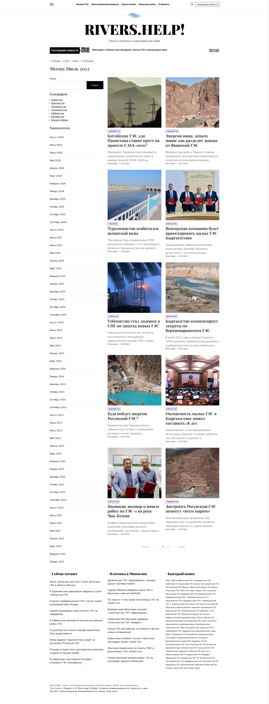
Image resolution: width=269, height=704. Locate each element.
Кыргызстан (58, 103)
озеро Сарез (194, 668)
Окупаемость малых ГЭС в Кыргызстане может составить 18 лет (191, 418)
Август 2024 (57, 322)
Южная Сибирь (59, 120)
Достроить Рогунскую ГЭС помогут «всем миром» (191, 509)
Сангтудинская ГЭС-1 (205, 627)
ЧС (197, 658)
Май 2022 (55, 530)
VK (75, 688)
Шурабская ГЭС (172, 664)
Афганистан (57, 116)
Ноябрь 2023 (57, 391)
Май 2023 (55, 438)
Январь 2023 (57, 469)
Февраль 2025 (58, 276)
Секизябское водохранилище (199, 634)
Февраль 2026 (58, 183)
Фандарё (206, 654)
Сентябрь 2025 (58, 222)
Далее (181, 546)
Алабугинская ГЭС (184, 580)
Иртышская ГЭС (173, 594)
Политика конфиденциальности (114, 688)
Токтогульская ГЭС (193, 644)
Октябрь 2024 (57, 307)
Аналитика (170, 584)
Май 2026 (55, 160)
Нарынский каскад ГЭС (191, 614)
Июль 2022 (56, 515)
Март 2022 (56, 546)
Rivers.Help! (134, 29)
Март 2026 (56, 175)
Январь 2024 (57, 376)
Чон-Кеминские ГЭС (175, 661)
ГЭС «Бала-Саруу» (193, 590)
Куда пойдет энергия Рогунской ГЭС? (127, 416)
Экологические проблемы (192, 664)
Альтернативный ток (87, 691)
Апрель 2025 (57, 260)
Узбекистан (57, 113)
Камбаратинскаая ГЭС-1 (176, 597)
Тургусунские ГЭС (206, 648)
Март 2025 (56, 268)
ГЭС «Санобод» (209, 590)
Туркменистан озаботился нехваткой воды (133, 231)
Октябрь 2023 (57, 399)
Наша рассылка (147, 4)
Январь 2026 (57, 191)
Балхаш (197, 584)
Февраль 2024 (58, 368)
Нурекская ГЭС (194, 621)
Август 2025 (57, 229)
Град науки (111, 691)
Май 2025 (55, 253)
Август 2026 (57, 137)
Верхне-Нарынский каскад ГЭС (196, 587)
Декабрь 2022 (57, 476)
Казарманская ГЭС (189, 594)
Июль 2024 (56, 330)
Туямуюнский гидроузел (177, 651)
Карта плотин (129, 4)
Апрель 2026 (57, 168)
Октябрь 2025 (57, 214)
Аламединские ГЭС (202, 580)
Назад (145, 546)
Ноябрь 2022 (57, 484)
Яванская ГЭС (211, 664)
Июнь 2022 (56, 523)
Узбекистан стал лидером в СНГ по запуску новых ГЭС (134, 323)
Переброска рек (202, 624)
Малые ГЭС (82, 4)
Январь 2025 (57, 283)
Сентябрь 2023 (58, 407)
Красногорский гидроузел (188, 607)
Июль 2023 (56, 422)
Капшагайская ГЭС (174, 600)
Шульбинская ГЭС (211, 661)
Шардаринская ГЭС (193, 661)
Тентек (204, 641)
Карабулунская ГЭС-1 (192, 600)
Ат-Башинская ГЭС (184, 584)
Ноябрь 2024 (57, 299)
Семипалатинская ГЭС (187, 638)
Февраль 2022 (58, 553)
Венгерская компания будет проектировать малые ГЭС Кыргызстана (192, 233)
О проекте (163, 4)
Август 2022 (57, 507)
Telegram (67, 688)
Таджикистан (58, 106)
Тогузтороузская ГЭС (175, 644)
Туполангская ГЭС (189, 648)
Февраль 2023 (58, 461)
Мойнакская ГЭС (173, 614)
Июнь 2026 (56, 152)
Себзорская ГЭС (178, 634)
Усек (203, 651)
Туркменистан (59, 109)
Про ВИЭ (54, 691)
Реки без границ (187, 627)
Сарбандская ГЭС (173, 631)
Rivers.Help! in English (88, 688)
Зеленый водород (67, 691)
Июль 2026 (56, 145)
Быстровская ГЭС (173, 587)
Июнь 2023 (56, 430)
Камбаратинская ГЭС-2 (198, 597)
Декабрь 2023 (57, 384)
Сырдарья (195, 641)
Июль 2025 (56, 237)
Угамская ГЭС (194, 651)
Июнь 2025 (56, 245)
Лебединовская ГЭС (191, 611)
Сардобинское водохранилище (196, 631)
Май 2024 (55, 345)
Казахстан (56, 99)
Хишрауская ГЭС (188, 658)
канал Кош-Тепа (180, 668)
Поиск (53, 78)
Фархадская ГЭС (173, 658)
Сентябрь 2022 (58, 499)
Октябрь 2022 (57, 492)
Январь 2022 (57, 561)
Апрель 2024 (57, 353)
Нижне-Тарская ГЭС (205, 617)
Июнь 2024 (56, 337)
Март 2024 (56, 361)
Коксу (173, 607)
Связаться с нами (138, 688)
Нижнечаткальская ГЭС (176, 621)
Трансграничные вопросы (105, 4)
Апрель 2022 (57, 538)
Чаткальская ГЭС (207, 658)
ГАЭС (182, 590)
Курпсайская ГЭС (173, 611)
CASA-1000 (171, 580)
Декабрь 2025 (57, 199)
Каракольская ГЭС (180, 604)
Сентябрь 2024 (58, 314)
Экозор (101, 691)
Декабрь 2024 (57, 291)
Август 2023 (57, 415)
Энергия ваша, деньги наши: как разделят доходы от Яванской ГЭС (192, 140)
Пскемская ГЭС (172, 627)
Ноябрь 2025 (57, 206)
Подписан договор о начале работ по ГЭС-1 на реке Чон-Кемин (133, 511)
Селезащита (171, 638)
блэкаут (169, 668)
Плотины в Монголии (128, 573)
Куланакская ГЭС (208, 607)
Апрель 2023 (57, 445)
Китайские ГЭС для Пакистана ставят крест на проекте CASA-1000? (133, 140)
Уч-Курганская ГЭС (192, 654)
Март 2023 (56, 453)
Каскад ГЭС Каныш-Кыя (199, 604)
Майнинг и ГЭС (207, 611)
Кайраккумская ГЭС (206, 594)
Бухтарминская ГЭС (210, 584)
